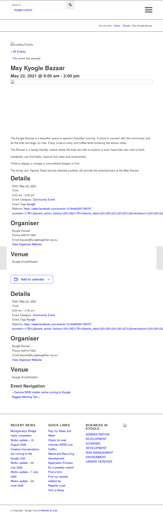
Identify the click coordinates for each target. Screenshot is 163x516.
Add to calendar (32, 279)
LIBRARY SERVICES (99, 461)
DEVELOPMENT (96, 439)
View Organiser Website (27, 244)
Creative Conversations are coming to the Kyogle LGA (25, 453)
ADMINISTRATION (97, 434)
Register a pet (56, 485)
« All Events (18, 51)
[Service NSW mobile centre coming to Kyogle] (3, 258)
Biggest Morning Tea (26, 397)
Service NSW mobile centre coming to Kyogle (41, 392)
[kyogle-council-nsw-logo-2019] (21, 9)
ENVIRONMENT (96, 457)
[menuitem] (146, 9)
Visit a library (56, 490)
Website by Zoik (49, 510)
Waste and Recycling (61, 454)
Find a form (55, 472)
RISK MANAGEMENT (99, 452)
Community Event (44, 199)
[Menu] (146, 9)
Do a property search (61, 467)
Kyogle (31, 204)
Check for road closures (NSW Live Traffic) (60, 444)
